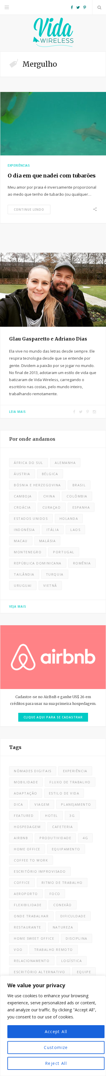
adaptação (25, 793)
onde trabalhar (31, 916)
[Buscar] (99, 7)
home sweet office (34, 938)
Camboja (23, 496)
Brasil (79, 485)
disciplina (76, 938)
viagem (41, 804)
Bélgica (50, 474)
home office (27, 849)
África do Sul (28, 462)
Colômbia (77, 496)
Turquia (55, 574)
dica (18, 804)
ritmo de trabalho (62, 882)
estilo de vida (64, 793)
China (49, 496)
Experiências (19, 165)
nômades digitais (33, 771)
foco (54, 893)
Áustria (22, 474)
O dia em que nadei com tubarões (52, 175)
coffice (22, 882)
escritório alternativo (39, 972)
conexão (62, 905)
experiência (75, 771)
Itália (53, 529)
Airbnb (21, 838)
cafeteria (62, 826)
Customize (56, 1047)
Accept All (56, 1031)
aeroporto (26, 893)
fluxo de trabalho (69, 782)
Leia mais (17, 412)
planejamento (76, 804)
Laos (75, 529)
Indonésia (24, 529)
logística (71, 960)
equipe (84, 972)
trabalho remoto (53, 949)
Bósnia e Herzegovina (37, 485)
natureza (63, 927)
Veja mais (17, 606)
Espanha (81, 507)
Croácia (22, 507)
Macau (21, 541)
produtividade (55, 838)
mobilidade (26, 782)
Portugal (63, 552)
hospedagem (27, 826)
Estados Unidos (31, 518)
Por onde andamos (32, 439)
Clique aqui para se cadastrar (53, 717)
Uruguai (23, 585)
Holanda (68, 518)
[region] (53, 1026)
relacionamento (32, 960)
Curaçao (51, 507)
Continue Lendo (29, 209)
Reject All (56, 1063)
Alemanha (65, 462)
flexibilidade (28, 905)
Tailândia (24, 574)
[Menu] (7, 7)
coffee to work (31, 860)
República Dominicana (38, 563)
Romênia (82, 563)
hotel (51, 815)
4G (85, 838)
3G (72, 815)
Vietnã (50, 585)
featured (24, 815)
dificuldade (73, 916)
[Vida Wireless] (53, 33)
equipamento (66, 849)
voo (18, 949)
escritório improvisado (40, 871)
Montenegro (28, 552)
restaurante (27, 927)
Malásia (47, 541)
